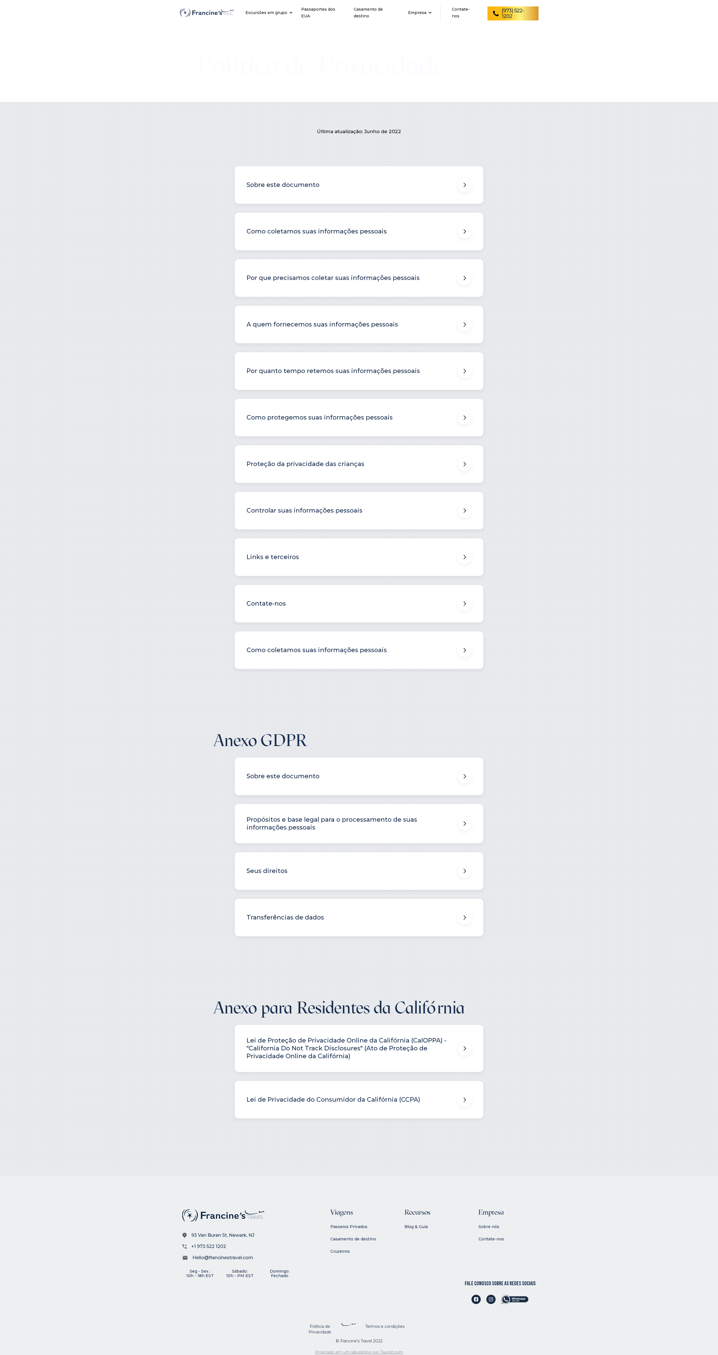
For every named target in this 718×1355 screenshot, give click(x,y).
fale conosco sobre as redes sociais (500, 1283)
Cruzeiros (340, 1251)
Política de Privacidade (320, 1329)
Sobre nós (488, 1226)
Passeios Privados (348, 1226)
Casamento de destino (353, 1238)
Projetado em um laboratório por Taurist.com (359, 1352)
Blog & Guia (416, 1226)
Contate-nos (491, 1238)
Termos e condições (384, 1326)
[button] (268, 12)
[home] (207, 12)
